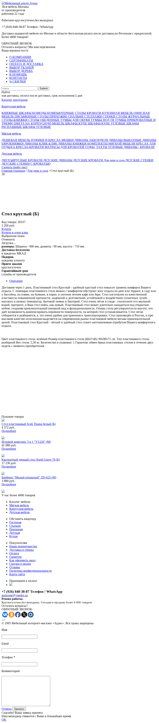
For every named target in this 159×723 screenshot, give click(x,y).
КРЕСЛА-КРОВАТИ (30, 147)
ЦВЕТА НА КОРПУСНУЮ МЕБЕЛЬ (39, 123)
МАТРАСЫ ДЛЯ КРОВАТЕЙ (65, 147)
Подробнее (9, 431)
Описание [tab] (16, 281)
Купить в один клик (15, 232)
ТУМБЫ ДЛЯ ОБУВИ (75, 120)
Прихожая (16, 529)
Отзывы (14, 567)
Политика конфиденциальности (30, 570)
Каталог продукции (15, 99)
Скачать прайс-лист (15, 167)
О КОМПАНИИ (20, 57)
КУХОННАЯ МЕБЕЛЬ (118, 113)
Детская (14, 532)
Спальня (15, 525)
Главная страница (13, 170)
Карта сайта (17, 574)
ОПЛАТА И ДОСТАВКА (26, 64)
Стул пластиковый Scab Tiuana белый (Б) (29, 424)
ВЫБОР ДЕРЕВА (21, 71)
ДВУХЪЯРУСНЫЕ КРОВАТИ (22, 160)
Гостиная (15, 522)
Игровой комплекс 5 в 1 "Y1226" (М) (26, 441)
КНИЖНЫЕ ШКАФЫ (17, 113)
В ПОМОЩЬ (18, 74)
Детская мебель (12, 153)
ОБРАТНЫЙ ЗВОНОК (17, 43)
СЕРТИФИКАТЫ (21, 60)
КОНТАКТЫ (18, 78)
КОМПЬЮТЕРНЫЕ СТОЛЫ (67, 113)
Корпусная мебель (14, 106)
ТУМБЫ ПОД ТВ (103, 120)
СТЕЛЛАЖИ (93, 116)
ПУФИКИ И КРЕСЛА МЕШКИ (52, 140)
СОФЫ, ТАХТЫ (96, 147)
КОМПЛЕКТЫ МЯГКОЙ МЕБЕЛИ (111, 143)
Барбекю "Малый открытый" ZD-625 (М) (29, 477)
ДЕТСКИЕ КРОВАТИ (88, 160)
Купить (6, 229)
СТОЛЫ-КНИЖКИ (15, 120)
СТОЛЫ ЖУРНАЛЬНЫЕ (133, 116)
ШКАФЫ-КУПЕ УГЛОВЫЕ (107, 123)
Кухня (13, 536)
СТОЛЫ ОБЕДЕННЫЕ (44, 120)
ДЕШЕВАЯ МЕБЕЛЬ (16, 140)
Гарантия (15, 556)
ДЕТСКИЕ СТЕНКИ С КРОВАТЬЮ (26, 163)
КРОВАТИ (94, 113)
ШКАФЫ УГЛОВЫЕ (37, 127)
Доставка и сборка (21, 549)
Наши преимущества (23, 546)
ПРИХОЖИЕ (58, 116)
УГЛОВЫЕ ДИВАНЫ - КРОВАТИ (131, 147)
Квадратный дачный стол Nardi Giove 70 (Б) (31, 459)
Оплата (14, 553)
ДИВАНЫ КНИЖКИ (72, 143)
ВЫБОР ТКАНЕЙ (21, 67)
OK (4, 719)
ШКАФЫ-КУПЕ (76, 123)
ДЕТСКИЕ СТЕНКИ (139, 160)
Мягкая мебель (11, 133)
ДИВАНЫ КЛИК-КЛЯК (41, 143)
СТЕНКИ (109, 116)
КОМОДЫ (39, 113)
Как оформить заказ (22, 560)
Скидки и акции (20, 563)
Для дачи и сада (114, 160)
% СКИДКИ (17, 81)
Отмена (7, 708)
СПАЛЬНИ (76, 116)
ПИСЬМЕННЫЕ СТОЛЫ (32, 116)
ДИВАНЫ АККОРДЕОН (91, 140)
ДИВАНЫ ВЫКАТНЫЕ (125, 140)
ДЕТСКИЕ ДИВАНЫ (58, 160)
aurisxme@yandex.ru (15, 595)
